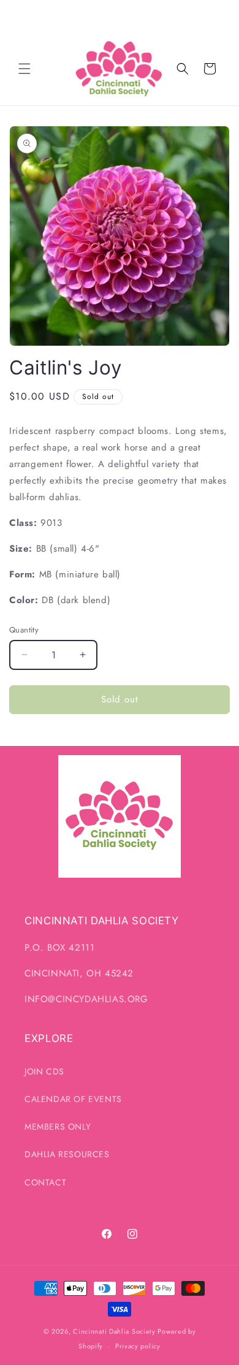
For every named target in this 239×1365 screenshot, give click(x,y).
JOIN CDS (44, 1071)
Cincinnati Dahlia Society (114, 1331)
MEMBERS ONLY (58, 1126)
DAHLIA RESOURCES (67, 1154)
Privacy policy (138, 1346)
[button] (24, 68)
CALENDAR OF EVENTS (73, 1099)
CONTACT (45, 1182)
